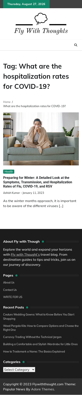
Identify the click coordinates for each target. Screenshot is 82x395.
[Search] (76, 45)
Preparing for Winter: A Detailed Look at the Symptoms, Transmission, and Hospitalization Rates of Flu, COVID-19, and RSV (37, 182)
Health (9, 171)
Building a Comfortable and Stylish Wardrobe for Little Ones (40, 344)
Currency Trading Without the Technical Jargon (32, 337)
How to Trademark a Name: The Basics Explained (34, 351)
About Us (8, 282)
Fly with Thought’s (25, 254)
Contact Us (10, 289)
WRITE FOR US (12, 297)
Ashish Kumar (11, 192)
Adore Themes (42, 389)
